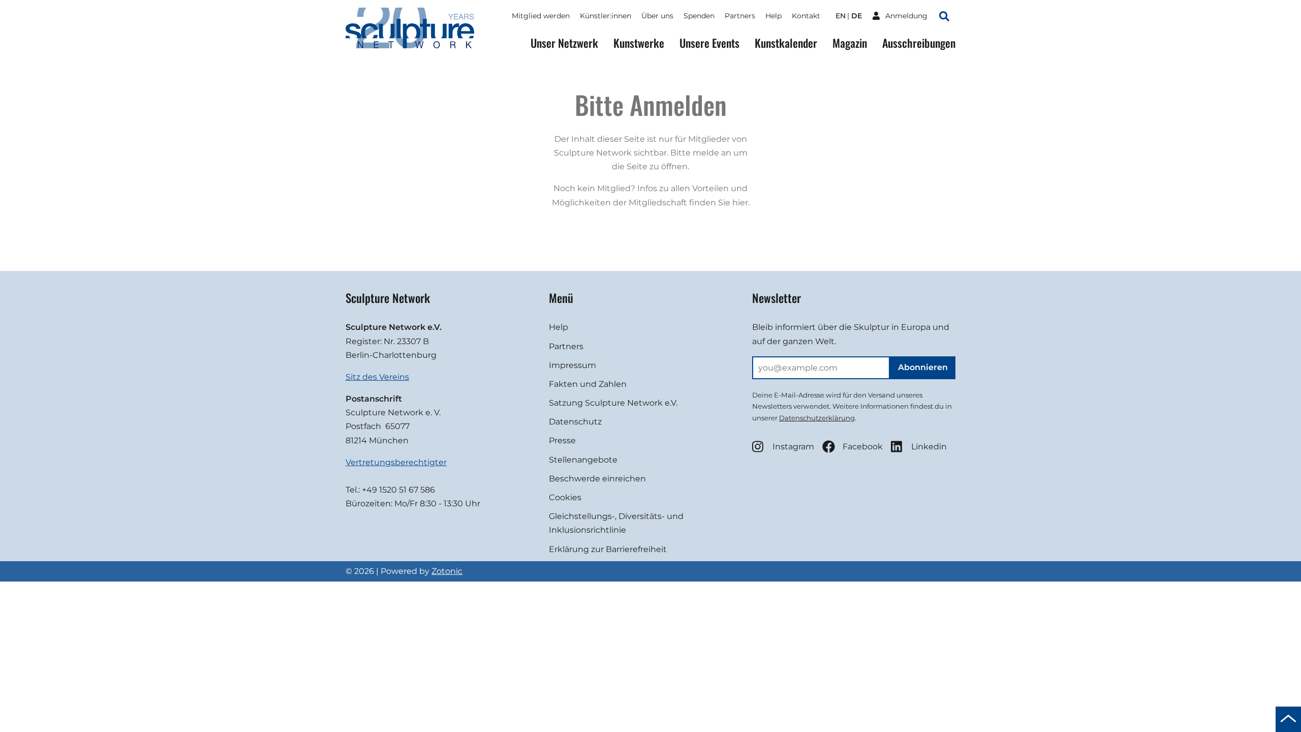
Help (773, 15)
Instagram (793, 446)
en (840, 15)
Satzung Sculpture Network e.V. (613, 403)
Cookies (565, 497)
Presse (562, 440)
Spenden (699, 15)
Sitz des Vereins (377, 377)
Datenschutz (575, 421)
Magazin (849, 43)
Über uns (657, 15)
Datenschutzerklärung (817, 418)
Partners (740, 15)
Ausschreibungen (918, 43)
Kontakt (806, 15)
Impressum (572, 365)
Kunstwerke (638, 43)
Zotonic (446, 571)
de (856, 15)
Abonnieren (923, 367)
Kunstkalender (786, 43)
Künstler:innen (605, 15)
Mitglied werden (541, 15)
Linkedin (929, 446)
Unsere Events (709, 43)
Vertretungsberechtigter (396, 462)
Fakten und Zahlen (588, 384)
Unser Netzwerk (564, 43)
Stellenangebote (583, 460)
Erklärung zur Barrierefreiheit (608, 549)
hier (740, 202)
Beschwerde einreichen (597, 478)
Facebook (863, 446)
